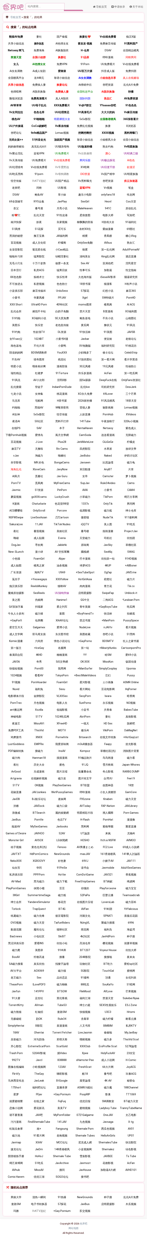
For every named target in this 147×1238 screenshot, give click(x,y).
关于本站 (137, 6)
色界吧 (83, 1223)
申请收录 (119, 6)
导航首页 (101, 6)
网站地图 (73, 1228)
